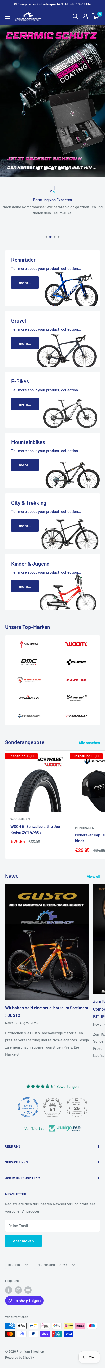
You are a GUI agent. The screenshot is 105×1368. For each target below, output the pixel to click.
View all (93, 876)
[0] (96, 16)
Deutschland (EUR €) (52, 1265)
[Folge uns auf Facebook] (8, 1290)
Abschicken (23, 1240)
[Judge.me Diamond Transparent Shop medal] (28, 1107)
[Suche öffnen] (75, 16)
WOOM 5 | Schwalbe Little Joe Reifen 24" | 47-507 (35, 829)
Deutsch (14, 1265)
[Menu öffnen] (7, 17)
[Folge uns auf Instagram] (18, 1290)
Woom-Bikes (20, 819)
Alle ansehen (89, 742)
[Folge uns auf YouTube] (28, 1290)
